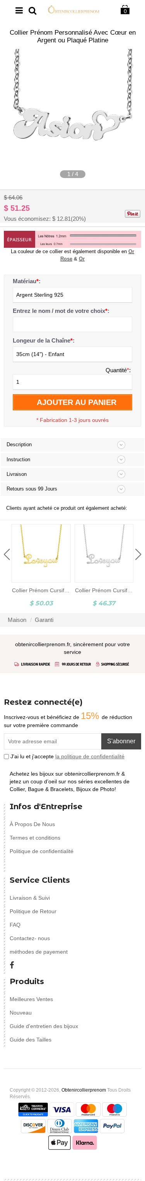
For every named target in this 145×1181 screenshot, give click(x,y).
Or (82, 259)
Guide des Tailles (30, 1040)
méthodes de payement (39, 952)
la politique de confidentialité (90, 756)
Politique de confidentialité (41, 851)
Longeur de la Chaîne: (44, 340)
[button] (7, 554)
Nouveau (21, 1013)
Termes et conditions (35, 838)
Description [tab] (19, 444)
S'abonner (121, 741)
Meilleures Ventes (31, 999)
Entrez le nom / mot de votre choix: (61, 310)
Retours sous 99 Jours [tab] (32, 489)
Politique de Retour (33, 911)
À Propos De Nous (32, 824)
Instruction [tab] (18, 459)
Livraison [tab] (17, 474)
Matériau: (27, 281)
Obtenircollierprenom (83, 1090)
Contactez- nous (30, 938)
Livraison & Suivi (30, 898)
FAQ (15, 925)
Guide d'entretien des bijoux (44, 1026)
